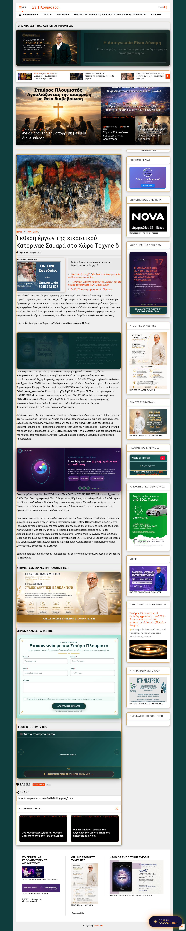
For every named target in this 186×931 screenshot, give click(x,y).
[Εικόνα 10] (152, 304)
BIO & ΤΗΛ (156, 15)
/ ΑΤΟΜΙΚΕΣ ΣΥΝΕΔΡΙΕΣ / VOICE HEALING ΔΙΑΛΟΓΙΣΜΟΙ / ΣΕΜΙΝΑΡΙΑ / (110, 15)
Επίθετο (73, 657)
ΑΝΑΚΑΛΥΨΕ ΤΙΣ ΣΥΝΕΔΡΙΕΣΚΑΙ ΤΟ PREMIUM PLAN (148, 310)
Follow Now (147, 185)
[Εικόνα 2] (142, 304)
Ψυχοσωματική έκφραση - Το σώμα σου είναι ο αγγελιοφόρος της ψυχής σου (152, 133)
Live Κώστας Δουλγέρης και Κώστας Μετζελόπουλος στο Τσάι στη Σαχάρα (42, 834)
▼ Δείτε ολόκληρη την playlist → (150, 473)
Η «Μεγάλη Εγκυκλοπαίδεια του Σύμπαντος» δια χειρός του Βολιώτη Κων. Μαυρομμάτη (94, 283)
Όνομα (26, 657)
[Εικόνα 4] (144, 304)
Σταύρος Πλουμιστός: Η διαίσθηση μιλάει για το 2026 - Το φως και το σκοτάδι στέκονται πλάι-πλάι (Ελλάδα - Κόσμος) (147, 619)
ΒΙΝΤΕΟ (97, 74)
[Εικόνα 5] (145, 304)
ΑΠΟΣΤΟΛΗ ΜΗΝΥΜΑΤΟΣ (68, 706)
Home (19, 232)
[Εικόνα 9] (150, 304)
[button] (148, 279)
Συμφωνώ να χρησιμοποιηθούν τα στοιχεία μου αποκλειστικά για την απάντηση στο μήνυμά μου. (64, 699)
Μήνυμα (26, 680)
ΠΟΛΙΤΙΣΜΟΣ (33, 232)
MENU (46, 15)
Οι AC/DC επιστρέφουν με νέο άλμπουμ (91, 289)
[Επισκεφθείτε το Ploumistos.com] (48, 48)
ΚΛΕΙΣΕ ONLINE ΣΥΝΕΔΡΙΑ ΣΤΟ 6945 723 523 (69, 618)
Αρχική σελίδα (78, 913)
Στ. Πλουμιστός (45, 7)
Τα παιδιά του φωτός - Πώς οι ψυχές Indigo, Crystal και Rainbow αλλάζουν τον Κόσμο (47, 76)
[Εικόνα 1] (141, 304)
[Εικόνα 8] (149, 304)
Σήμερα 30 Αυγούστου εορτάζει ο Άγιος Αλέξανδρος (116, 136)
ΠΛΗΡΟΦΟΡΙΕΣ (28, 15)
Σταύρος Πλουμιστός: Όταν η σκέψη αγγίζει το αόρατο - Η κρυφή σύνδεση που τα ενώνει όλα (150, 76)
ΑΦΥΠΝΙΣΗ (62, 15)
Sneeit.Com (98, 926)
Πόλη (72, 669)
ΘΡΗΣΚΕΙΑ (105, 74)
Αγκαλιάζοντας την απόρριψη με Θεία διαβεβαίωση (98, 77)
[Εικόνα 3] (143, 304)
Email (25, 669)
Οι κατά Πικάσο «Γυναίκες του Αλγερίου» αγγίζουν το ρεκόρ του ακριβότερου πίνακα (91, 832)
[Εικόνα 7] (148, 304)
